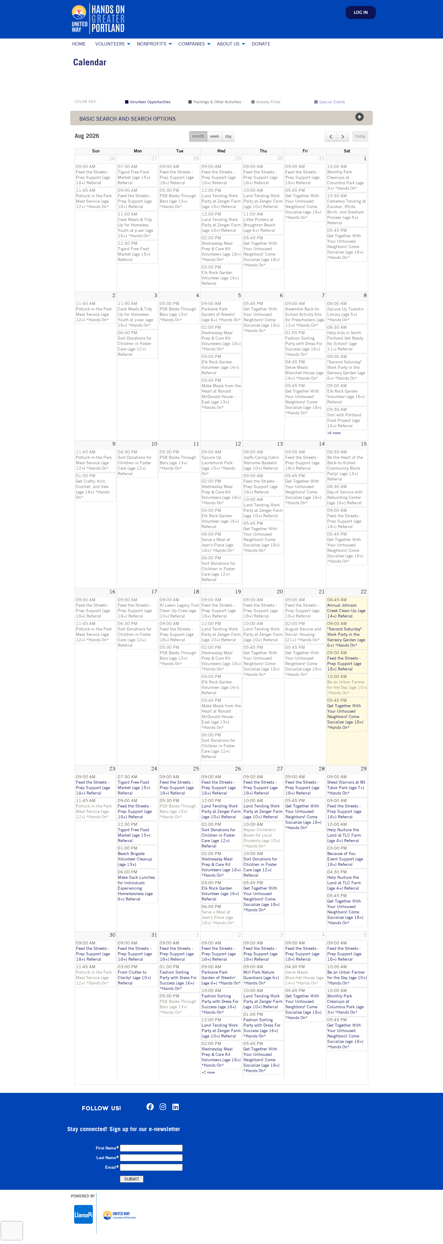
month (198, 136)
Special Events (332, 102)
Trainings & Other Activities (217, 102)
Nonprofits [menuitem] (151, 44)
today (360, 136)
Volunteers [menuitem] (110, 44)
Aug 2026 (87, 136)
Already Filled (268, 102)
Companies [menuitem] (191, 44)
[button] (361, 12)
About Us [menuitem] (228, 44)
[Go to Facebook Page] (149, 1106)
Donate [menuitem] (261, 44)
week (214, 136)
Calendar (89, 63)
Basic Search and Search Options (127, 119)
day (228, 136)
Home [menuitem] (79, 44)
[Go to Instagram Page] (162, 1106)
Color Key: (86, 102)
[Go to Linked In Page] (174, 1106)
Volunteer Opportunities (150, 102)
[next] (343, 136)
